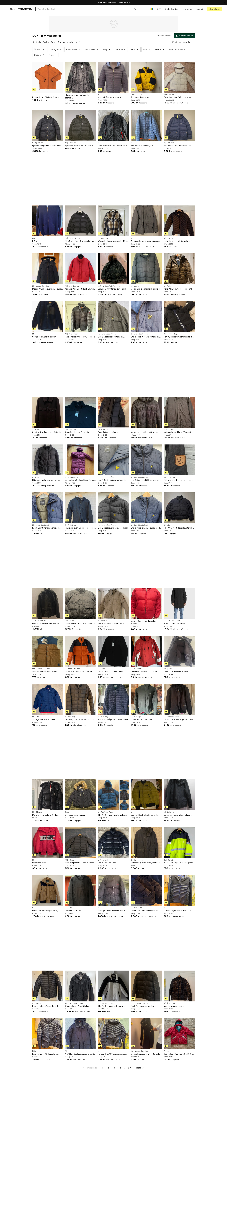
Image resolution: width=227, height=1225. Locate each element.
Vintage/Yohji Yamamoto (112, 286)
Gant (170, 669)
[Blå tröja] (47, 220)
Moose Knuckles (42, 286)
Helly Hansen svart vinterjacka (45, 623)
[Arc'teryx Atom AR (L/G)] (146, 699)
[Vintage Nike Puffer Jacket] (47, 699)
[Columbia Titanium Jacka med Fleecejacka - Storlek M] (146, 651)
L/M (132, 94)
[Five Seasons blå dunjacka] (146, 125)
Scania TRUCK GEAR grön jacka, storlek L (145, 815)
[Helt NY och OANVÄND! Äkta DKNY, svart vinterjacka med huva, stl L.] (113, 651)
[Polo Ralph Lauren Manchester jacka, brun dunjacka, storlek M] (146, 890)
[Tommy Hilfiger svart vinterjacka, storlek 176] (179, 316)
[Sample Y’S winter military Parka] (113, 268)
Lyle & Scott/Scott (109, 334)
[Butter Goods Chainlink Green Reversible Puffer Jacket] (47, 77)
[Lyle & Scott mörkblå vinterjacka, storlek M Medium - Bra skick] (146, 459)
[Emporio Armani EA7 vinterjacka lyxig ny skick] (179, 77)
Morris (136, 286)
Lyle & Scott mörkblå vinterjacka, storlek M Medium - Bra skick (145, 480)
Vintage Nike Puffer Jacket (44, 719)
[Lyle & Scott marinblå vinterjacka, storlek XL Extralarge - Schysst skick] (113, 459)
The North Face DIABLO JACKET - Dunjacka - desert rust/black (80, 672)
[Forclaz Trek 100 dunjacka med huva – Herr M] (113, 1033)
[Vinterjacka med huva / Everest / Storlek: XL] (179, 412)
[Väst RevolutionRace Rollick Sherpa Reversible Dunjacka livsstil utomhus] (47, 651)
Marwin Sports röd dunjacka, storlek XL (143, 622)
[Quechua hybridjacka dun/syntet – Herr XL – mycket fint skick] (179, 890)
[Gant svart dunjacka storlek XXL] (179, 651)
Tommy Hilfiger (172, 334)
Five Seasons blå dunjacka (142, 145)
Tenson (166, 1051)
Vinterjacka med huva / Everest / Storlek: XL (178, 432)
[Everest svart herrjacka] (80, 890)
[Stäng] (225, 2)
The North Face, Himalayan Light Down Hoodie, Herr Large (112, 815)
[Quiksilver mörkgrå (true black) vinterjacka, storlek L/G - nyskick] (179, 794)
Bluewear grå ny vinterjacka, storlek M (77, 96)
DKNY (103, 669)
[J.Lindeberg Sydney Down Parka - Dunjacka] (80, 459)
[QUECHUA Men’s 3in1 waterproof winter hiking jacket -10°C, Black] (113, 125)
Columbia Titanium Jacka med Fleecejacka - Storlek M (144, 672)
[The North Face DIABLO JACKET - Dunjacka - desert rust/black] (80, 651)
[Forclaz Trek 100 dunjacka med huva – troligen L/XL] (47, 1033)
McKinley (71, 717)
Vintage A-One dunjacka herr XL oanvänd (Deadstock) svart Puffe (113, 911)
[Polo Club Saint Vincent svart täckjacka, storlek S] (47, 986)
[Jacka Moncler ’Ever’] (113, 842)
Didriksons (176, 620)
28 (129, 1068)
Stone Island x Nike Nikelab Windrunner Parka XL (77, 1006)
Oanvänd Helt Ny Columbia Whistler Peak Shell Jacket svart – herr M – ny (80, 432)
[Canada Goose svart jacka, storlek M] (179, 699)
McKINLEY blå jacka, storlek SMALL (113, 719)
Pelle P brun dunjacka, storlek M (178, 289)
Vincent (38, 1003)
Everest (171, 429)
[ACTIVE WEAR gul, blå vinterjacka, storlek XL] (179, 842)
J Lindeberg (73, 477)
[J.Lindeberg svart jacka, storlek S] (146, 842)
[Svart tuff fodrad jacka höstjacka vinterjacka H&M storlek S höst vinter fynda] (47, 412)
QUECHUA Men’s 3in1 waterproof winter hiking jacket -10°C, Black (112, 145)
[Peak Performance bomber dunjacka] (146, 986)
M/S (99, 286)
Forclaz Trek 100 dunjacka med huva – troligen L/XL (46, 1054)
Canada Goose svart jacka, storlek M (179, 719)
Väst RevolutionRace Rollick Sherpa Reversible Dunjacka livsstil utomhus (47, 672)
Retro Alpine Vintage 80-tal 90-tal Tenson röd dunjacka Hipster (179, 1054)
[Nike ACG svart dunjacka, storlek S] (179, 507)
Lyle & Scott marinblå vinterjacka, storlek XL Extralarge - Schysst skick (112, 480)
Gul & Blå (171, 860)
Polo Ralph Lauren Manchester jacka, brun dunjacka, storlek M (144, 911)
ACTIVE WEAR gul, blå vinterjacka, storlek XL (178, 863)
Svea (67, 812)
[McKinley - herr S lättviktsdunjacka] (80, 699)
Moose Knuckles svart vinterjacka (145, 1054)
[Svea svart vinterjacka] (80, 794)
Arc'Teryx (137, 717)
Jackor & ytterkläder (45, 42)
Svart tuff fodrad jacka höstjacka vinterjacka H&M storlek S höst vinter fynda (46, 432)
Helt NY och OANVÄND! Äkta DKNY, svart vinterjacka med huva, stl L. (113, 672)
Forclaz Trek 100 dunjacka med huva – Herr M (111, 1054)
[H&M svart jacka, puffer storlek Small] (47, 459)
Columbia (72, 429)
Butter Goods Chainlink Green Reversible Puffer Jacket (45, 97)
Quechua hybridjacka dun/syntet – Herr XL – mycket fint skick (179, 911)
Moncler (39, 812)
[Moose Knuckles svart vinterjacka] (146, 1033)
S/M (165, 94)
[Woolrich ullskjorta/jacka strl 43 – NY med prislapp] (113, 220)
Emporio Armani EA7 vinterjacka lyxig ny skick (177, 97)
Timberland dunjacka (140, 97)
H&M (37, 429)
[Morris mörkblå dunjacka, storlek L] (146, 268)
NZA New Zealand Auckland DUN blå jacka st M (79, 1054)
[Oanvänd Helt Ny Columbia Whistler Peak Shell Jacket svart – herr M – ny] (80, 412)
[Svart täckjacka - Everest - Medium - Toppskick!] (80, 603)
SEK (159, 9)
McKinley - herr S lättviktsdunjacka (80, 719)
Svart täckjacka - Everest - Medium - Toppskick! (80, 623)
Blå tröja (36, 241)
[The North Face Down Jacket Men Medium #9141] (80, 220)
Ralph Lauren (74, 286)
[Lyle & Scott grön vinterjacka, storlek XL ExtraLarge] (113, 316)
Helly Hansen (172, 238)
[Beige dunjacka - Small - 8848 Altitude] (113, 603)
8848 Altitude (106, 620)
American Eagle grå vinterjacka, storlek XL (144, 241)
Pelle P (169, 286)
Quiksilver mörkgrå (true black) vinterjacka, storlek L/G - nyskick (178, 815)
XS (165, 477)
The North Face (74, 238)
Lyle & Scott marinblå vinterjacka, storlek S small (145, 337)
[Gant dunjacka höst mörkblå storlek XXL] (80, 842)
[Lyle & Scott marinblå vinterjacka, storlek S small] (146, 316)
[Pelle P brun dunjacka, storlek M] (179, 268)
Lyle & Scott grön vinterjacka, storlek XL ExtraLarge (111, 337)
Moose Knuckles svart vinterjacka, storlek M (47, 289)
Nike (168, 525)
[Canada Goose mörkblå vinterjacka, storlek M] (113, 412)
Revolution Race (43, 669)
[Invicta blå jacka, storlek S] (113, 77)
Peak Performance (141, 1003)
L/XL (34, 238)
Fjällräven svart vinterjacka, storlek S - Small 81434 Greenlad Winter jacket (80, 528)
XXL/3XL (167, 620)
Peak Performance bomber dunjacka (142, 1006)
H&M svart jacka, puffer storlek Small (46, 480)
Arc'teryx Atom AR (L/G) (141, 719)
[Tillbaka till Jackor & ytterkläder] (33, 42)
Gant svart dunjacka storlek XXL (178, 672)
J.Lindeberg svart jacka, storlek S (145, 863)
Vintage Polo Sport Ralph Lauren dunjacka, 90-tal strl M (79, 289)
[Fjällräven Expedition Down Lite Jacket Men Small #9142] (179, 125)
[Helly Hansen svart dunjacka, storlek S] (179, 220)
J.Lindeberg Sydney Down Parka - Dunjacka (80, 480)
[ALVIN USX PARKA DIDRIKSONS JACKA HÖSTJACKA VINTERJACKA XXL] (179, 603)
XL (132, 238)
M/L (33, 669)
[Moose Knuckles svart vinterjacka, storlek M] (47, 268)
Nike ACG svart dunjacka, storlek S (179, 528)
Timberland (140, 94)
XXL (165, 669)
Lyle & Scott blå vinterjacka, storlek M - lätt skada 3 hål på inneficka (146, 528)
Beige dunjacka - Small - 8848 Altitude (111, 623)
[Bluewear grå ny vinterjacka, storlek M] (80, 77)
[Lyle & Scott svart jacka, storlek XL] (113, 507)
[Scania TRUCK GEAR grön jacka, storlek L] (146, 794)
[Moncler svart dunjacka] (179, 986)
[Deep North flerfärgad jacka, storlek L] (47, 890)
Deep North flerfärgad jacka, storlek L (45, 911)
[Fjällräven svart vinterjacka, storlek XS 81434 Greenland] (179, 459)
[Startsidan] (25, 9)
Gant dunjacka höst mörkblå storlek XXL (80, 863)
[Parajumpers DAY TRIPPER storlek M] (80, 316)
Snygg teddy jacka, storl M (44, 337)
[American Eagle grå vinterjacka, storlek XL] (146, 220)
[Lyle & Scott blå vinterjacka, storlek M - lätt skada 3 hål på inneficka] (146, 507)
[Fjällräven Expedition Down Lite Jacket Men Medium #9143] (80, 125)
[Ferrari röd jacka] (47, 842)
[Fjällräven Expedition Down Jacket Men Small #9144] (47, 125)
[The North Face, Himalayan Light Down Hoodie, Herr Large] (113, 794)
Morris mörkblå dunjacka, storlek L (145, 289)
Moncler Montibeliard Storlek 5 (46, 815)
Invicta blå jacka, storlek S (109, 97)
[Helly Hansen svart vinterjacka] (47, 603)
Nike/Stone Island (76, 1003)
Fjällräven (39, 143)
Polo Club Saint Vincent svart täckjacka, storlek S (45, 1006)
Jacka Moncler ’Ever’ (107, 863)
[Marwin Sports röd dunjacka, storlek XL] (146, 603)
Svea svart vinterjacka (75, 815)
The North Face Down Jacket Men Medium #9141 (80, 241)
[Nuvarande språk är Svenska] (151, 9)
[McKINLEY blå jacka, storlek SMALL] (113, 699)
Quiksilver (170, 812)
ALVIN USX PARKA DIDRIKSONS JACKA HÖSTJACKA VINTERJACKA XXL (179, 623)
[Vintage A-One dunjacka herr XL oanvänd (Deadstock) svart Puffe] (113, 890)
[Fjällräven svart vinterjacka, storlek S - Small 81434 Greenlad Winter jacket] (80, 507)
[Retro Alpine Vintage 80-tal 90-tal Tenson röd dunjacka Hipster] (179, 1033)
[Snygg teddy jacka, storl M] (47, 316)
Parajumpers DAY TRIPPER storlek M (80, 337)
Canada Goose (104, 429)
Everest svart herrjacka (75, 911)
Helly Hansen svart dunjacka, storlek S (176, 241)
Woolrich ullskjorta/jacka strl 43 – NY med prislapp (112, 241)
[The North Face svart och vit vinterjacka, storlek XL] (113, 986)
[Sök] (135, 9)
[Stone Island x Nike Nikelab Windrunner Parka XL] (80, 986)
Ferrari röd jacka (39, 863)
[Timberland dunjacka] (146, 77)
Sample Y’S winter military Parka (112, 289)
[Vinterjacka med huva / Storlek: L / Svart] (146, 412)
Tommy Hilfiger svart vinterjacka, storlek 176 (178, 337)
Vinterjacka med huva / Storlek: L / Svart (146, 432)
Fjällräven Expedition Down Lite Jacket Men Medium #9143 (79, 145)
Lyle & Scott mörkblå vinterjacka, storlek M (46, 528)
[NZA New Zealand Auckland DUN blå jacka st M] (80, 1033)
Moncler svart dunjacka (174, 1006)
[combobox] (87, 9)
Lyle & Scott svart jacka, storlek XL (113, 528)
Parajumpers (74, 334)
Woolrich (104, 238)
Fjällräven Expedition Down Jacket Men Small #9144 (47, 145)
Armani (171, 94)
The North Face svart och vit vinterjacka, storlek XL (110, 1006)
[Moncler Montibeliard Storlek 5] (47, 794)
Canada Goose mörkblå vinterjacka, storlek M (108, 432)
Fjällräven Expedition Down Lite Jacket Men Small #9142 (177, 145)
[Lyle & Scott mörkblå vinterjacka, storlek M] (47, 507)
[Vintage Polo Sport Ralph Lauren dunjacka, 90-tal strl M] (80, 268)
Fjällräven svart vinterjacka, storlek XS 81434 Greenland (179, 480)
